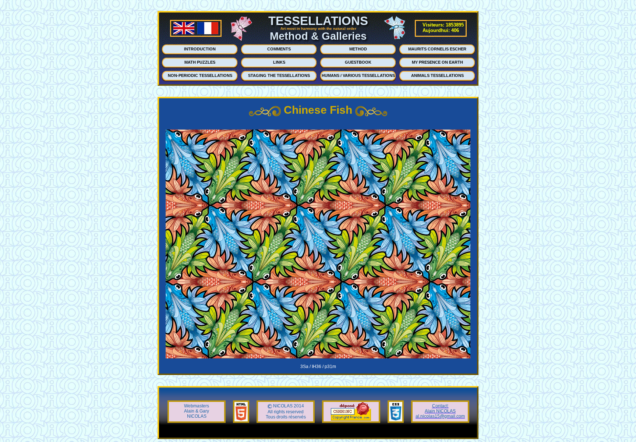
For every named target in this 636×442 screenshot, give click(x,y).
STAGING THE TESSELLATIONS (279, 75)
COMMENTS (279, 49)
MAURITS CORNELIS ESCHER (437, 49)
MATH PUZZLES (199, 62)
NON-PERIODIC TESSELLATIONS (200, 75)
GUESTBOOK (358, 62)
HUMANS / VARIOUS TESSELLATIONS (358, 75)
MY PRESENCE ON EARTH (437, 62)
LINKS (279, 62)
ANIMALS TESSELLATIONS (437, 75)
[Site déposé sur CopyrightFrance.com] (351, 419)
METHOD (358, 49)
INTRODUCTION (200, 49)
